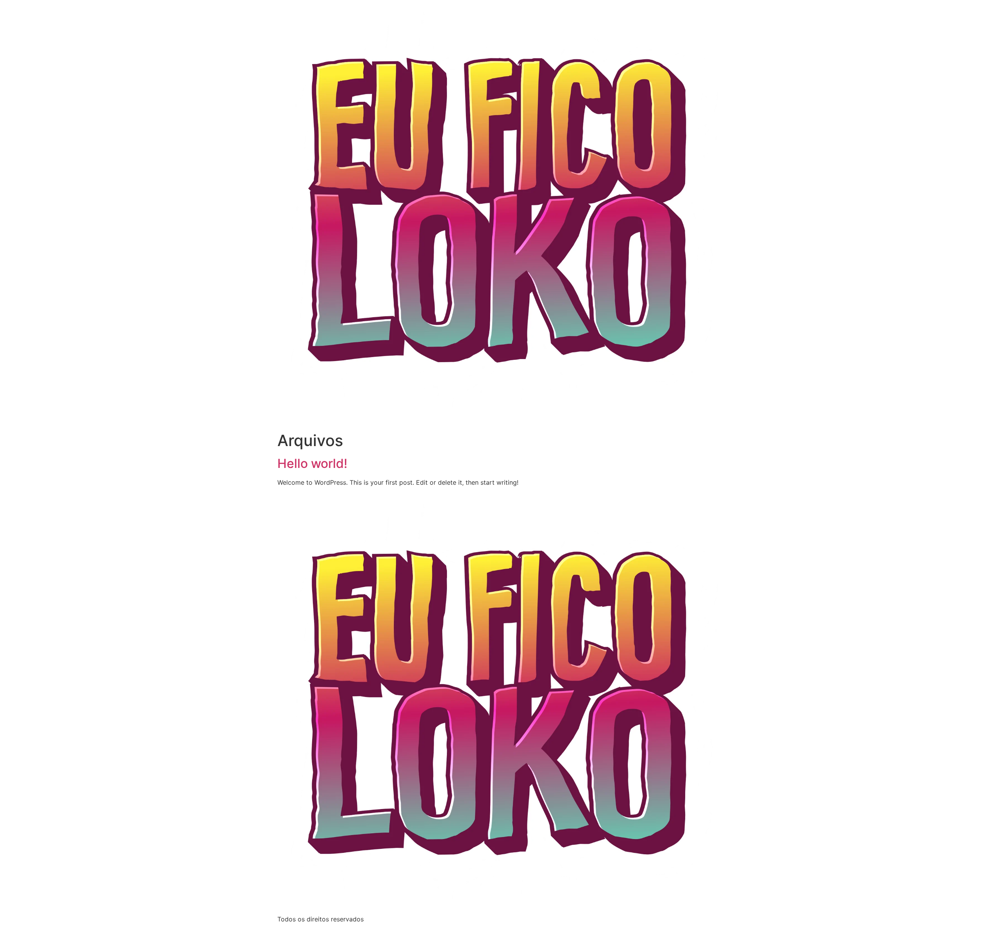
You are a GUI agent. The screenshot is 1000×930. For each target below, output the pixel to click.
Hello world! (312, 463)
